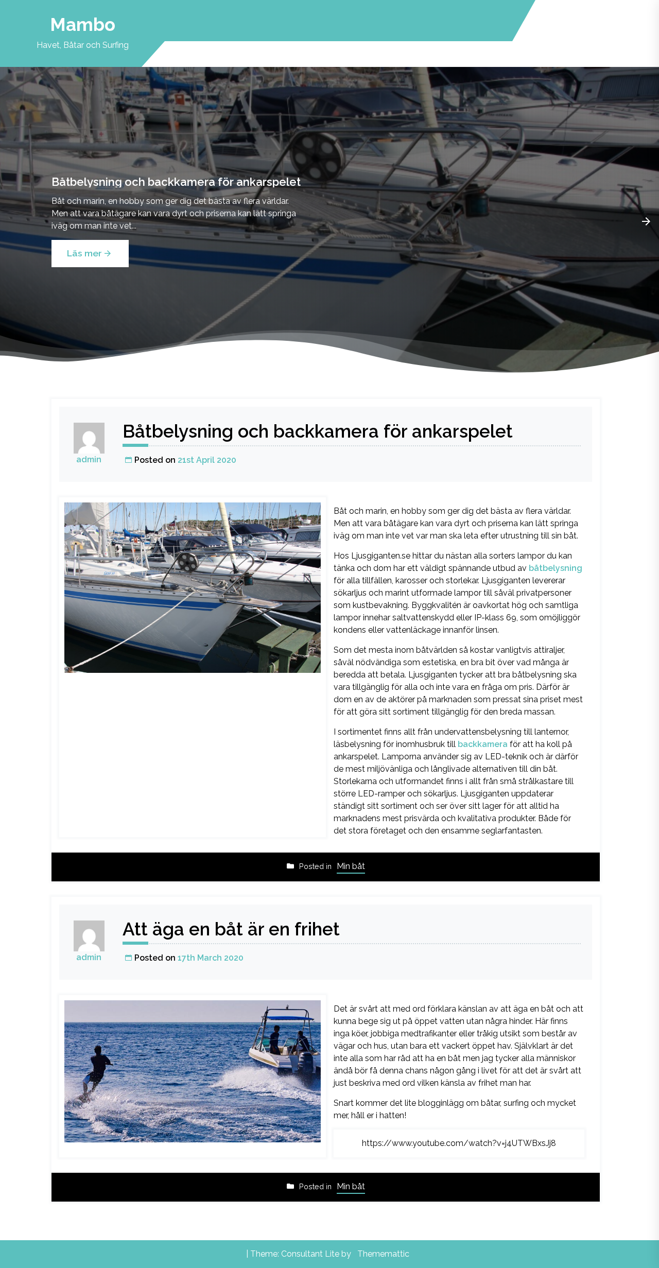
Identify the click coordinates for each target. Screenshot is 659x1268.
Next (646, 221)
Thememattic (383, 1254)
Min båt (351, 866)
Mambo (82, 24)
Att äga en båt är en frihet (231, 929)
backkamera (483, 744)
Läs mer (84, 253)
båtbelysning (555, 568)
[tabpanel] (329, 221)
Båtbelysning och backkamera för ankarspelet (176, 181)
